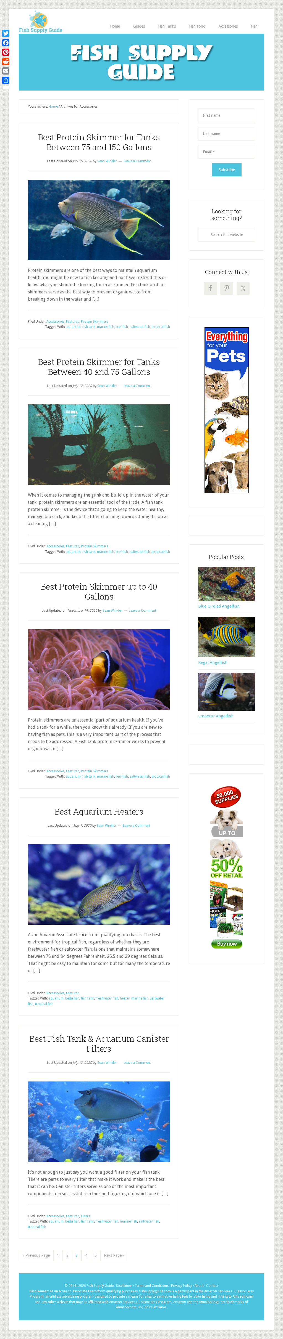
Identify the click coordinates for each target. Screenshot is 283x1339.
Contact (212, 1286)
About (200, 1286)
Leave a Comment (137, 161)
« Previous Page (36, 1255)
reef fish (122, 327)
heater (125, 998)
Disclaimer (124, 1286)
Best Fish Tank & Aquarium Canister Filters (99, 1043)
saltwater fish (140, 327)
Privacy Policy (182, 1286)
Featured (72, 322)
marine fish (105, 327)
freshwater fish (107, 998)
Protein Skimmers (94, 322)
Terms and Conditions (152, 1286)
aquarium (73, 327)
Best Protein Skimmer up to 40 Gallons (99, 591)
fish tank (88, 327)
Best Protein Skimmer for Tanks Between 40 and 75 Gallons (99, 366)
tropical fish (161, 327)
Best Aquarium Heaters (98, 811)
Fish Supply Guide (141, 63)
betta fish (72, 998)
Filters (85, 1216)
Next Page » (114, 1255)
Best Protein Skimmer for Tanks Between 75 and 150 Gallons (99, 142)
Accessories (55, 322)
